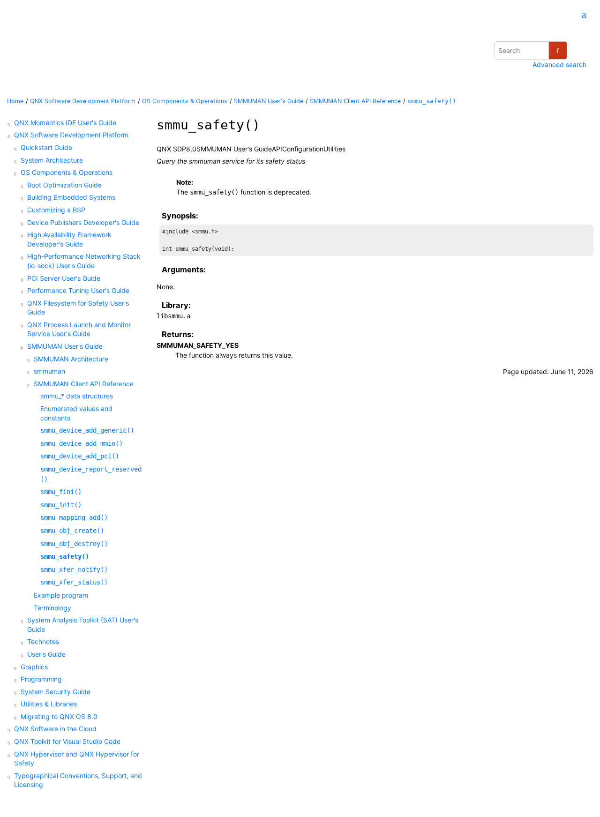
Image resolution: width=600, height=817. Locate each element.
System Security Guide (55, 692)
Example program (61, 595)
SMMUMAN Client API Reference (355, 101)
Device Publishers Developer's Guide (83, 222)
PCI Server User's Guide (63, 278)
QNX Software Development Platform (82, 101)
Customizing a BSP (56, 210)
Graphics (34, 667)
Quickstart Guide (46, 147)
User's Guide (46, 654)
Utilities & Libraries (49, 704)
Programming (41, 679)
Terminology (52, 608)
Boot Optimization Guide (64, 185)
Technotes (43, 641)
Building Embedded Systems (71, 197)
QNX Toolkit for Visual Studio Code (67, 741)
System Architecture (52, 160)
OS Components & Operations (184, 101)
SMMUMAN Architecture (71, 359)
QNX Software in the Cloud (55, 729)
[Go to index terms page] (579, 15)
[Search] (557, 50)
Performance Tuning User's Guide (78, 290)
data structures (76, 396)
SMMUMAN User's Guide (268, 101)
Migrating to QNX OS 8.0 (59, 716)
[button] (10, 122)
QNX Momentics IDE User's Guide (65, 123)
